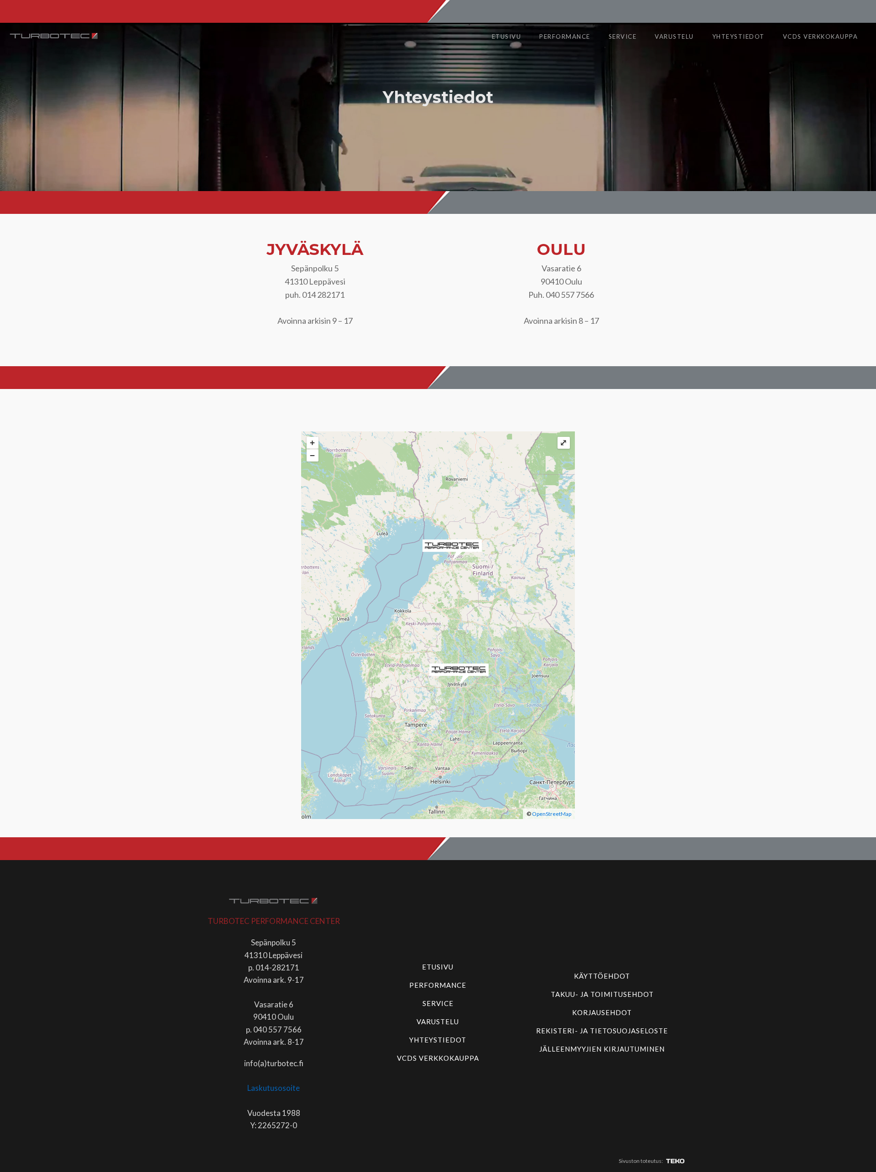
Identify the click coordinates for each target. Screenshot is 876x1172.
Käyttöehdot (602, 976)
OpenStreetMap (551, 813)
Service (623, 36)
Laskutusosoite (273, 1088)
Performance (564, 36)
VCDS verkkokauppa (820, 36)
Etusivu (506, 36)
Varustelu (674, 36)
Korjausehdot (602, 1012)
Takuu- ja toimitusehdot (602, 994)
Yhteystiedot (738, 36)
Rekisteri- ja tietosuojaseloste (602, 1031)
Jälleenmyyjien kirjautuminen (602, 1049)
